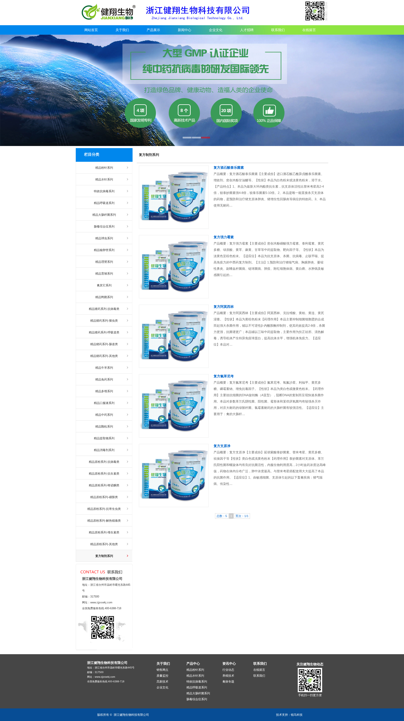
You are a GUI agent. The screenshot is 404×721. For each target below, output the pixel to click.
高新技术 (162, 681)
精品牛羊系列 (104, 367)
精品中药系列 (104, 414)
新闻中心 (184, 30)
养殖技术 (228, 675)
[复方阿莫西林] (174, 336)
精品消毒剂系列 (104, 450)
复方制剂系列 (104, 556)
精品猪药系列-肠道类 (104, 344)
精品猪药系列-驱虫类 (104, 320)
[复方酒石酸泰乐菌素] (174, 197)
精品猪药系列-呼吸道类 (104, 332)
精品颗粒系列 (104, 426)
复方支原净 (222, 446)
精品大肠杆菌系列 (104, 214)
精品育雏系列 (104, 273)
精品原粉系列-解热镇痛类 (104, 520)
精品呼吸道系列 (104, 203)
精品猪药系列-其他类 (104, 356)
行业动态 (228, 669)
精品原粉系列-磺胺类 (104, 497)
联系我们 (278, 30)
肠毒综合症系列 (104, 226)
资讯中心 (229, 663)
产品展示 (153, 30)
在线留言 (309, 30)
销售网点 (162, 669)
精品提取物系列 (104, 438)
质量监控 (162, 675)
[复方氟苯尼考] (174, 405)
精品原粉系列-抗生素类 (104, 473)
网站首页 (91, 30)
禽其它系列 (104, 285)
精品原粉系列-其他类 (104, 544)
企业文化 (215, 30)
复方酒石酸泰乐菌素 (229, 167)
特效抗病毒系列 (104, 191)
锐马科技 (297, 714)
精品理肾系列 (104, 261)
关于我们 (122, 30)
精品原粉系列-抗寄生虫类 (104, 508)
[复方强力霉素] (174, 266)
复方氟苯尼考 (224, 376)
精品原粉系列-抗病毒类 (104, 461)
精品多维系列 (104, 391)
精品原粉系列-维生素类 (104, 532)
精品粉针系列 (104, 167)
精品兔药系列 (104, 379)
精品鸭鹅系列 (104, 297)
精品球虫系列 (104, 238)
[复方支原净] (174, 475)
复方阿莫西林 (224, 306)
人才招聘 (247, 30)
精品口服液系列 (104, 403)
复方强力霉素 (224, 237)
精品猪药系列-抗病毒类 (104, 309)
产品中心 (193, 663)
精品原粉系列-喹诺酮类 (104, 485)
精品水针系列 (104, 179)
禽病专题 (228, 681)
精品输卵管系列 (104, 250)
